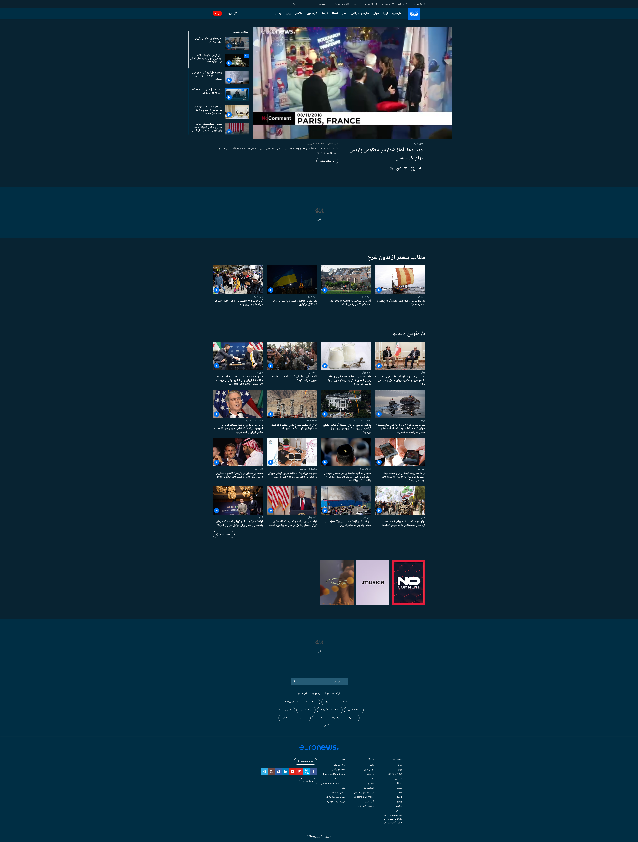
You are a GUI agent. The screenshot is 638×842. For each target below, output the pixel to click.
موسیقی (302, 718)
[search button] (294, 4)
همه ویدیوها (225, 534)
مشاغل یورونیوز (338, 792)
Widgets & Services (364, 797)
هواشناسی (369, 774)
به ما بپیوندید (368, 783)
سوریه (260, 372)
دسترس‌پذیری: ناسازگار (335, 797)
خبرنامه (309, 781)
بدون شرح (420, 296)
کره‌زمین (312, 13)
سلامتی (299, 13)
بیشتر (342, 759)
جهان (376, 13)
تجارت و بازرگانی (360, 13)
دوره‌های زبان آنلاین (365, 806)
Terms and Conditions (334, 774)
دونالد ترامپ (306, 710)
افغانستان (313, 372)
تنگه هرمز (326, 726)
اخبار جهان (366, 372)
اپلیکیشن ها (369, 788)
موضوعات (397, 759)
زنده (217, 13)
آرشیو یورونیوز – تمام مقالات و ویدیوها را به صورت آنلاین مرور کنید (392, 819)
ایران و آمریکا (285, 710)
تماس (343, 788)
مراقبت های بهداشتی (308, 469)
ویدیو (288, 13)
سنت (310, 726)
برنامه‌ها (398, 806)
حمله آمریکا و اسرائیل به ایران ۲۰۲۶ (300, 702)
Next (335, 13)
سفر (344, 13)
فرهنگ (324, 13)
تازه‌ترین (396, 13)
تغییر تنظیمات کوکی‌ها (335, 802)
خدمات (370, 759)
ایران (423, 372)
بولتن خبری (369, 770)
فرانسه (319, 718)
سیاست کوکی (339, 779)
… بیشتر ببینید (327, 161)
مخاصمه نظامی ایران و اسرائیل (339, 702)
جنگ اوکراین (353, 710)
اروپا (385, 13)
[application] (352, 83)
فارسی (419, 4)
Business (311, 420)
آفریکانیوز (369, 802)
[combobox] (311, 4)
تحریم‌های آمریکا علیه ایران (344, 718)
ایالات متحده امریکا (362, 420)
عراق (423, 517)
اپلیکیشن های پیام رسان (364, 792)
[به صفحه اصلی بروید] (414, 14)
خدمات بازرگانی (338, 770)
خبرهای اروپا (365, 469)
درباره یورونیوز (338, 765)
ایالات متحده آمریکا (330, 710)
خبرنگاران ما (397, 811)
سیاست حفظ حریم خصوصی (333, 783)
